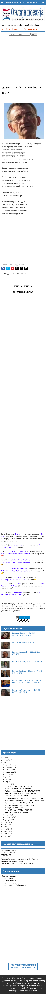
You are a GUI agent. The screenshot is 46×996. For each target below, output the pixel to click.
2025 (6, 760)
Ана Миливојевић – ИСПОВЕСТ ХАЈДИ (20, 793)
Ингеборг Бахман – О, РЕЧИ (12, 861)
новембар (10, 767)
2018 (6, 834)
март (8, 815)
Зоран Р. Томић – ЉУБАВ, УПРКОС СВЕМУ (21, 786)
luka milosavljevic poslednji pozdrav (15, 553)
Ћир (8, 29)
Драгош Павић (20, 273)
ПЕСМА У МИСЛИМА (9, 853)
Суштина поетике (9, 881)
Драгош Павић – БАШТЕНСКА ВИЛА (19, 805)
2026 (6, 758)
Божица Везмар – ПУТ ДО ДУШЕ (27, 662)
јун (7, 779)
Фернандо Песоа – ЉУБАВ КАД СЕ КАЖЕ (17, 864)
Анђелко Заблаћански (29, 986)
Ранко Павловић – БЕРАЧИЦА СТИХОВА (24, 4)
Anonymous (19, 534)
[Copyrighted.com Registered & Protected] (23, 618)
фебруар (9, 817)
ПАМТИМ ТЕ (6, 855)
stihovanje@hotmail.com (29, 25)
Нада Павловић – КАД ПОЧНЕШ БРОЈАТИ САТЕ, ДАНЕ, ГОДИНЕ (27, 682)
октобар (9, 770)
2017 (6, 836)
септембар (10, 772)
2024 (6, 762)
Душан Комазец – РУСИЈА (24, 643)
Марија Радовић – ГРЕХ (15, 808)
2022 (6, 824)
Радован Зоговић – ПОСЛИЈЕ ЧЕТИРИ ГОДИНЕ (19, 859)
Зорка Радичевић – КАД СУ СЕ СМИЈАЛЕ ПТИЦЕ (24, 798)
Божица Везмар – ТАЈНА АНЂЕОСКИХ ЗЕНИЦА (23, 634)
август (8, 774)
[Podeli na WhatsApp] (17, 268)
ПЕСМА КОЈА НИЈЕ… (9, 850)
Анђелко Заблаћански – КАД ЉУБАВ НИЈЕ (22, 791)
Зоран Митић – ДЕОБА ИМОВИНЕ (18, 810)
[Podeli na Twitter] (8, 268)
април (8, 784)
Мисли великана (9, 883)
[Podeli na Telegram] (26, 268)
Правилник (16, 29)
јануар (8, 819)
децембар (10, 765)
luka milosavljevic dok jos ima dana (15, 562)
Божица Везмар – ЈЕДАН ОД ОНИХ (19, 803)
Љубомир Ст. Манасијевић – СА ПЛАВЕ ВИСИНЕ (24, 800)
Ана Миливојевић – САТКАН (17, 812)
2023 (6, 822)
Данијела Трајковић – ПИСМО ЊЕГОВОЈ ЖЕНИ (26, 691)
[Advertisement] (23, 60)
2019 (6, 831)
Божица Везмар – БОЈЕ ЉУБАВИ (18, 789)
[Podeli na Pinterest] (12, 268)
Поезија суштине (9, 876)
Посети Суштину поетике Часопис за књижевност (23, 966)
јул (7, 777)
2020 (6, 829)
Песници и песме (31, 29)
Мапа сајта (32, 990)
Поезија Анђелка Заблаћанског (14, 885)
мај (7, 782)
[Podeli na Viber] (21, 268)
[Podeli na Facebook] (3, 268)
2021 (6, 827)
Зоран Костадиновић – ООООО (17, 796)
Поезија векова (8, 878)
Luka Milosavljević (19, 551)
